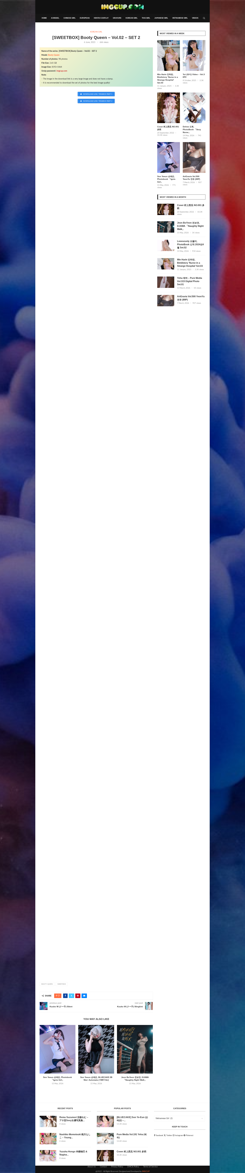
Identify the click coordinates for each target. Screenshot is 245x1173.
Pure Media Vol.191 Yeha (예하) (132, 1136)
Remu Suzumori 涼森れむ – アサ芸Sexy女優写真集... (73, 1119)
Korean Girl (132, 18)
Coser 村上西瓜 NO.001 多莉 (168, 128)
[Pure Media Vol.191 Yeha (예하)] (105, 1138)
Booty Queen (54, 55)
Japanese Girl (161, 18)
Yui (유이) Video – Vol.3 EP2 (194, 75)
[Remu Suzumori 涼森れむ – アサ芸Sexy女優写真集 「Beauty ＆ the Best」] (48, 1121)
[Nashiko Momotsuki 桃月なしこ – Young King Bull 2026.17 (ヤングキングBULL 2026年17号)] (48, 1138)
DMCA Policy (133, 1167)
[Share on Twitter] (71, 996)
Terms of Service (150, 1167)
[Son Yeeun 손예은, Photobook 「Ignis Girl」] (57, 1049)
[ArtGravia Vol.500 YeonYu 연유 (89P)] (194, 157)
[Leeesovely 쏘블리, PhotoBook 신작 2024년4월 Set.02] (165, 245)
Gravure (117, 18)
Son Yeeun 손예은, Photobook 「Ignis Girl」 (166, 179)
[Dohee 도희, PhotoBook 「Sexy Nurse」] (194, 108)
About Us (91, 1167)
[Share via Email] (84, 996)
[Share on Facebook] (65, 996)
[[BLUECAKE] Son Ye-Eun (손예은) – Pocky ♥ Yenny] (105, 1121)
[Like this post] (59, 996)
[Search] (204, 18)
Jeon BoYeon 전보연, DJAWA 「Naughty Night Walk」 (190, 226)
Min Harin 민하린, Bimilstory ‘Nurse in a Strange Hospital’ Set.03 (167, 78)
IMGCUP (146, 1171)
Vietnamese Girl (180, 18)
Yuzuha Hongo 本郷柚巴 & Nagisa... (73, 1153)
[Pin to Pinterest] (77, 996)
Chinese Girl (70, 18)
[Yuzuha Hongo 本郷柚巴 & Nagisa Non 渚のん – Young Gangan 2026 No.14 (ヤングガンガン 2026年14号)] (48, 1155)
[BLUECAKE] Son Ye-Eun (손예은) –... (132, 1119)
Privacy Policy (117, 1167)
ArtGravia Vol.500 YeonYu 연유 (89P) (191, 177)
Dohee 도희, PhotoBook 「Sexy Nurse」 (192, 129)
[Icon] (194, 55)
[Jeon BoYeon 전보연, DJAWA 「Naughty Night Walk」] (135, 1049)
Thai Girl (146, 18)
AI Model (55, 18)
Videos (195, 18)
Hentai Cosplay (101, 18)
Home (44, 18)
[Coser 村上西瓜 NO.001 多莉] (168, 108)
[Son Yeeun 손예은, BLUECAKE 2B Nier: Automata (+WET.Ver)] (96, 1049)
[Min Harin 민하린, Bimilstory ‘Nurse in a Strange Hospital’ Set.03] (168, 55)
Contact (103, 1167)
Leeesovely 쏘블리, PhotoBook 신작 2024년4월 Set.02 (190, 244)
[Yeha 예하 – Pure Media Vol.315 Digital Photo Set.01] (165, 282)
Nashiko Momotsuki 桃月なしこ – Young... (74, 1136)
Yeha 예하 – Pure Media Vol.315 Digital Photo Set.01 (189, 281)
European (85, 18)
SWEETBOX (61, 984)
